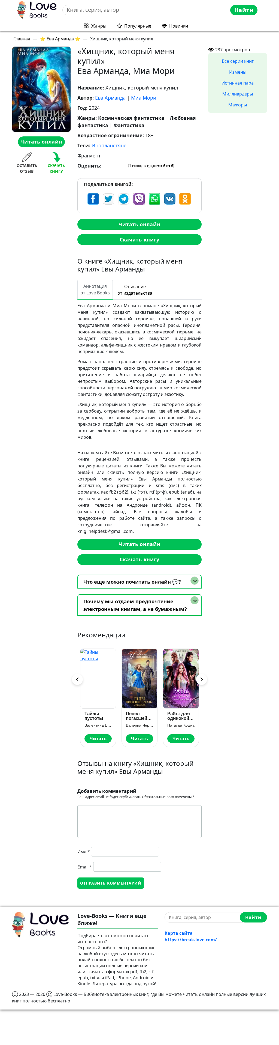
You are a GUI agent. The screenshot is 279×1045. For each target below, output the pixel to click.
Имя (83, 852)
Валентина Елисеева (98, 725)
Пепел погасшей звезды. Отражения (138, 716)
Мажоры (237, 105)
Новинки (178, 26)
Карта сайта (179, 933)
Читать (98, 739)
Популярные (137, 26)
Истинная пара (238, 83)
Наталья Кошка (181, 725)
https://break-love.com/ (191, 940)
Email (84, 867)
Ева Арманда (110, 97)
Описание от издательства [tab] (134, 289)
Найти (244, 10)
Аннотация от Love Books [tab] (95, 289)
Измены (237, 72)
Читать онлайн (41, 141)
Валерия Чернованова (139, 725)
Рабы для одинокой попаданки (179, 716)
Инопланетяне (109, 145)
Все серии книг (238, 61)
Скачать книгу (139, 239)
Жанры (98, 26)
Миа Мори (143, 97)
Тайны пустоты (93, 716)
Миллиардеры (237, 94)
